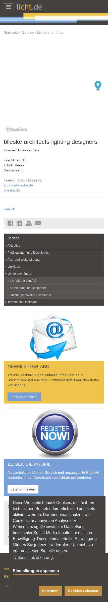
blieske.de (12, 190)
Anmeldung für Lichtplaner (28, 288)
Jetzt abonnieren (24, 397)
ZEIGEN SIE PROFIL (29, 464)
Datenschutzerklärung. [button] (34, 557)
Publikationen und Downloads (28, 252)
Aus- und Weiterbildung (24, 259)
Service (28, 32)
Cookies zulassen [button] (83, 591)
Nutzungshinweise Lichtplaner (30, 295)
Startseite (11, 32)
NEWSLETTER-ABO (28, 366)
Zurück (9, 209)
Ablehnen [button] (50, 591)
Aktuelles (14, 245)
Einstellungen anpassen (36, 571)
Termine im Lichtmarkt (22, 302)
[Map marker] (98, 86)
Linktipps (14, 266)
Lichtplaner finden (51, 32)
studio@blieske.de (18, 185)
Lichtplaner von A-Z (23, 280)
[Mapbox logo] (16, 129)
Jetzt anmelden (23, 489)
